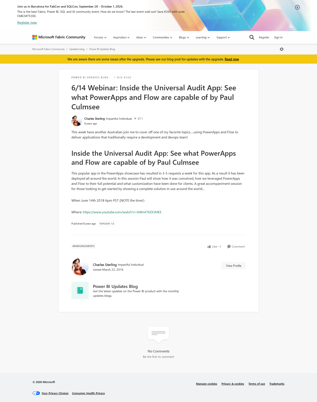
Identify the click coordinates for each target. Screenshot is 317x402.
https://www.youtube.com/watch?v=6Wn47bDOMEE (122, 212)
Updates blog (77, 49)
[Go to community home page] (58, 37)
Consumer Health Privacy (88, 393)
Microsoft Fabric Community (48, 49)
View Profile (233, 266)
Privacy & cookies (232, 383)
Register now (27, 22)
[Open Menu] (282, 49)
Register (264, 37)
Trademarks (276, 383)
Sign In (278, 37)
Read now (232, 59)
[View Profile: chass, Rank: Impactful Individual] (76, 120)
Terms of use (256, 383)
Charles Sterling (94, 118)
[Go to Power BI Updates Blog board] (80, 290)
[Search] (251, 37)
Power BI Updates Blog (102, 49)
